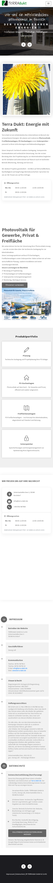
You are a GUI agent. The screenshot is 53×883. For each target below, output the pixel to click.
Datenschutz (20, 874)
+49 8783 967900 (20, 507)
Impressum (10, 874)
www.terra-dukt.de (19, 670)
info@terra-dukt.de (21, 501)
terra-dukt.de (36, 781)
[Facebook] (23, 44)
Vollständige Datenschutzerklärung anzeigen (27, 833)
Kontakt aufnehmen (15, 285)
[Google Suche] (29, 44)
